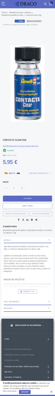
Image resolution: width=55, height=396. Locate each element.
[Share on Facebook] (18, 219)
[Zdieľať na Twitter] (23, 219)
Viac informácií (12, 301)
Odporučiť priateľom (34, 21)
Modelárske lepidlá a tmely (12, 15)
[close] (51, 392)
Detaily (7, 240)
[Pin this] (32, 219)
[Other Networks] (36, 219)
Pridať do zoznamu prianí (15, 214)
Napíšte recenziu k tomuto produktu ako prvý (20, 146)
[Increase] (22, 188)
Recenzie (8, 308)
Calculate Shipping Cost (38, 173)
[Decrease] (6, 188)
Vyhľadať (45, 4)
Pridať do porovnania (41, 214)
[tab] (27, 240)
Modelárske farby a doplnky (20, 12)
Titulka (4, 12)
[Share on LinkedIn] (27, 219)
